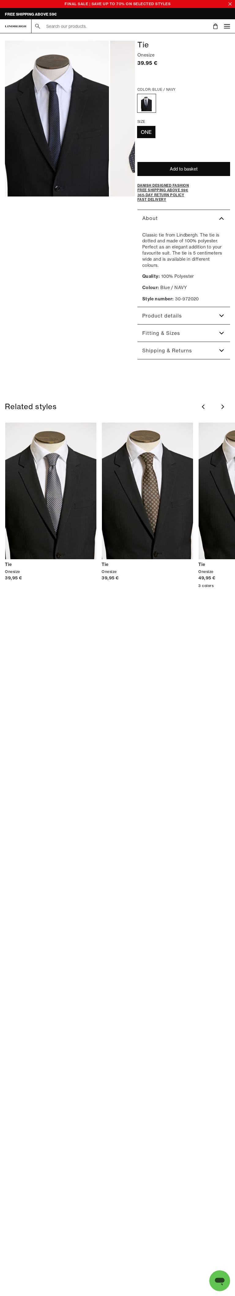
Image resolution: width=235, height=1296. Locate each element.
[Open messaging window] (219, 1280)
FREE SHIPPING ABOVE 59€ (31, 14)
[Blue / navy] (146, 103)
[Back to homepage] (15, 26)
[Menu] (227, 26)
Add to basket (184, 168)
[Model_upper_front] (57, 118)
